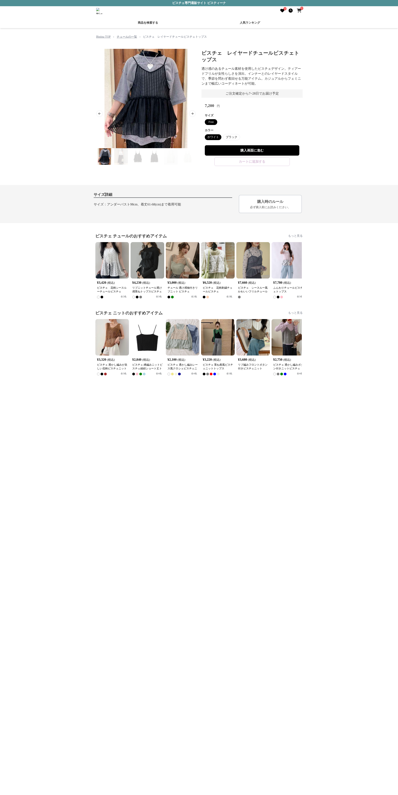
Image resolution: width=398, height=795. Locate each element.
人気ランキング (250, 22)
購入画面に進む (252, 150)
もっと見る (295, 235)
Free (211, 122)
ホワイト (213, 137)
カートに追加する (252, 161)
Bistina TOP (103, 36)
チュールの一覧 (127, 36)
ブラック (231, 137)
